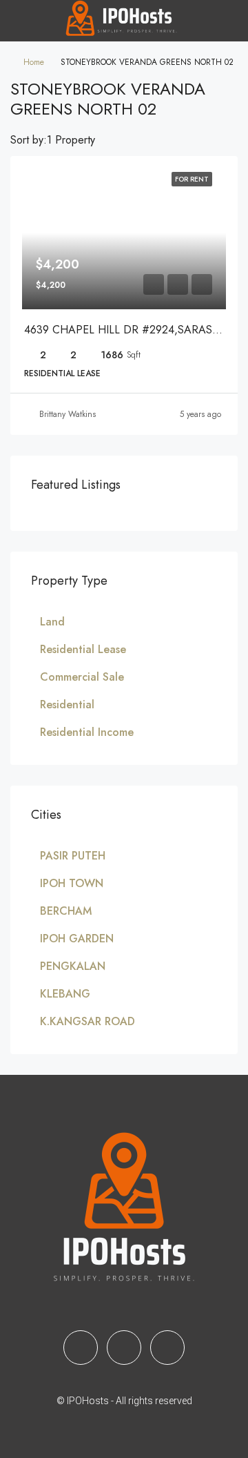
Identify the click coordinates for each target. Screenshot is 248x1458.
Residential (67, 704)
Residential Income (87, 732)
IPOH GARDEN (77, 938)
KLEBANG (65, 994)
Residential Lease (83, 649)
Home (33, 62)
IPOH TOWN (71, 883)
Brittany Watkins (67, 414)
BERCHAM (66, 911)
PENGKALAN (72, 966)
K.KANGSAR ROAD (87, 1021)
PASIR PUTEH (72, 856)
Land (52, 622)
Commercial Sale (82, 677)
